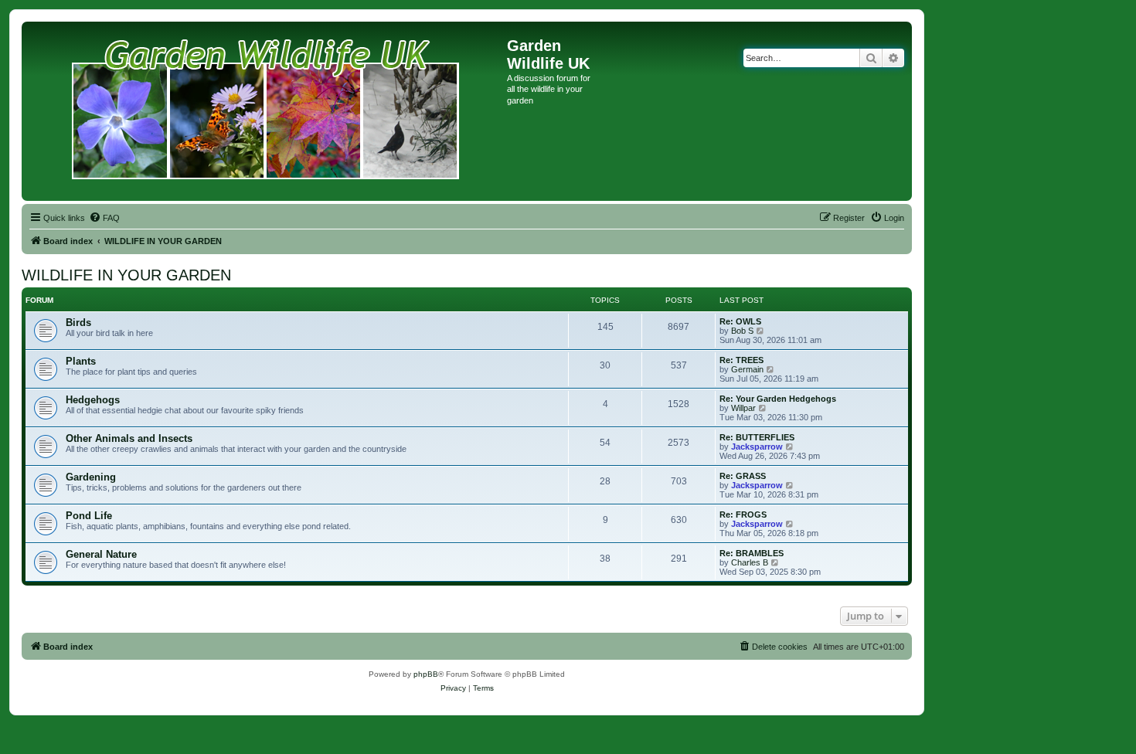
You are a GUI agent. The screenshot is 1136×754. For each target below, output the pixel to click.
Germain (747, 369)
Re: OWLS (740, 321)
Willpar (743, 408)
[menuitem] (104, 218)
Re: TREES (741, 360)
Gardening (91, 477)
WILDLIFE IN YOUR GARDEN (126, 275)
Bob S (742, 330)
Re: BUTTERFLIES (756, 437)
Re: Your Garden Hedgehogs (777, 398)
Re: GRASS (742, 476)
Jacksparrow (757, 446)
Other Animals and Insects (129, 438)
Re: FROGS (743, 514)
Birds (78, 322)
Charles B (749, 562)
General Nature (101, 554)
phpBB (425, 674)
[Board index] (266, 111)
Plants (81, 361)
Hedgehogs (93, 400)
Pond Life (89, 515)
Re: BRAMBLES (751, 553)
